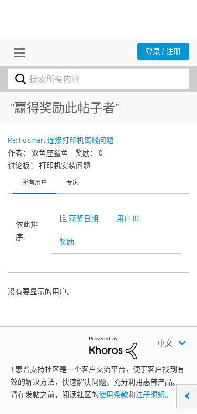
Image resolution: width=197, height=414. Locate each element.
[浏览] (17, 52)
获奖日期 (83, 218)
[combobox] (98, 78)
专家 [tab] (72, 182)
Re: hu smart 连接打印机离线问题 (60, 140)
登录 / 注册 (163, 51)
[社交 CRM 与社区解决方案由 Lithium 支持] (113, 347)
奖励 (66, 241)
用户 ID (128, 218)
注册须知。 (154, 394)
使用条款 (113, 394)
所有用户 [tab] (34, 182)
